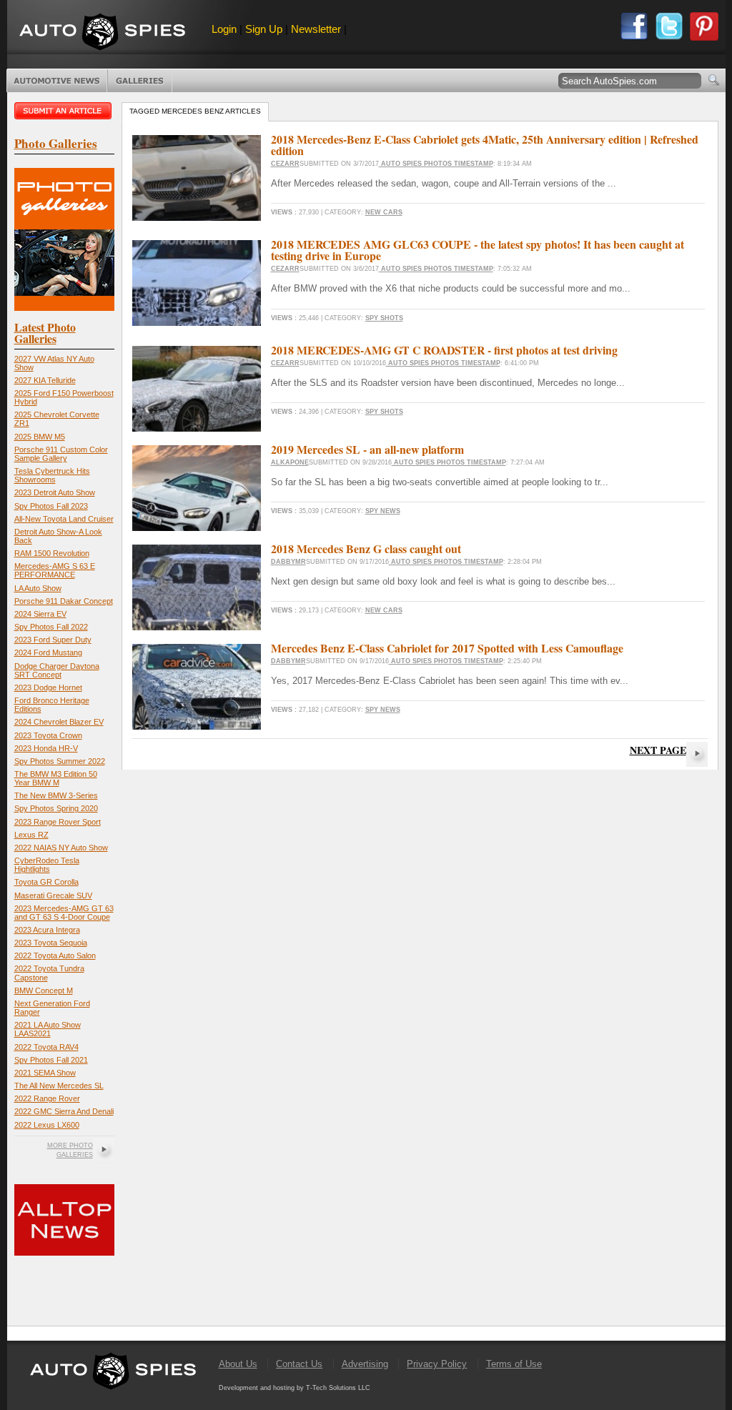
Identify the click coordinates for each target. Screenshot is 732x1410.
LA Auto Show (37, 588)
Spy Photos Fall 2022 (51, 626)
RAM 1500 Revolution (51, 553)
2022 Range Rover (47, 1098)
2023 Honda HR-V (46, 748)
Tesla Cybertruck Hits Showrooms (52, 475)
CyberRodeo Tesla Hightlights (46, 864)
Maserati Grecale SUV (53, 895)
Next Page (658, 750)
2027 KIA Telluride (45, 380)
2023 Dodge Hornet (48, 687)
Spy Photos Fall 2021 (51, 1060)
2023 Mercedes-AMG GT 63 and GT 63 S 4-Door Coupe (64, 912)
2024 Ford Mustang (48, 652)
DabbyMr (288, 561)
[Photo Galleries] (64, 307)
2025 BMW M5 (39, 436)
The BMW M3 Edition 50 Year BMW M (55, 778)
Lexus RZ (31, 834)
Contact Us (299, 1364)
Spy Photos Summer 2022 (59, 761)
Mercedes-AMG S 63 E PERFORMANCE (54, 570)
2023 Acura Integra (47, 929)
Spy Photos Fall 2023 (51, 506)
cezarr (285, 163)
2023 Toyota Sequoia (50, 942)
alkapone (290, 462)
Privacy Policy (437, 1364)
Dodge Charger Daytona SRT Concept (56, 670)
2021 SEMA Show (45, 1072)
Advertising (365, 1364)
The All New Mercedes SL (59, 1085)
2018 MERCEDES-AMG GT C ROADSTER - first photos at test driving (444, 350)
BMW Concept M (43, 990)
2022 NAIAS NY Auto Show (61, 847)
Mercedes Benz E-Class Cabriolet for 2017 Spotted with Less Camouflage (447, 648)
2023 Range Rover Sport (57, 822)
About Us (238, 1364)
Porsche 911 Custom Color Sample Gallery (61, 453)
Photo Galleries (139, 80)
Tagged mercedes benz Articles (195, 111)
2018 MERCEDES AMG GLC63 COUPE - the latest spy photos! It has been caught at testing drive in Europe (477, 250)
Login (224, 29)
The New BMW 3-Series (56, 795)
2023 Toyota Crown (48, 735)
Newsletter (316, 29)
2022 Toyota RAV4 (46, 1047)
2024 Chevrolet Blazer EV (59, 722)
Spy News (382, 511)
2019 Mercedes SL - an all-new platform (367, 449)
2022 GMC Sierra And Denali (64, 1111)
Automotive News (56, 80)
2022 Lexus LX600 (46, 1125)
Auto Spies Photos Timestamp (436, 163)
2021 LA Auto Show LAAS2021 (47, 1029)
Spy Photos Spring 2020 (56, 808)
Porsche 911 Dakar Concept (63, 601)
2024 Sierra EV (40, 614)
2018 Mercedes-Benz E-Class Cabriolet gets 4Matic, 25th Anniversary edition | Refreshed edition (484, 145)
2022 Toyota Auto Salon (55, 955)
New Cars (383, 212)
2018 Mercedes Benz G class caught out (366, 548)
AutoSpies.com (102, 33)
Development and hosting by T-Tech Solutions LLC (294, 1387)
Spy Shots (384, 318)
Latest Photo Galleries (45, 333)
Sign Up (263, 29)
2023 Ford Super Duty (53, 639)
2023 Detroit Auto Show (54, 492)
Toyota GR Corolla (46, 882)
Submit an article (64, 110)
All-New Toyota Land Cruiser (64, 519)
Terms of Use (514, 1364)
